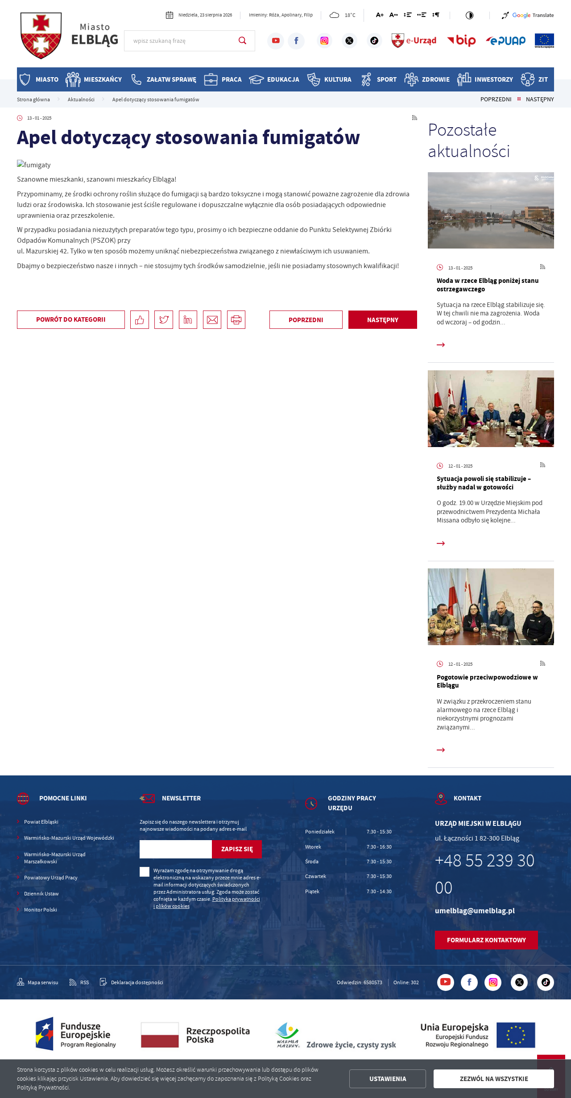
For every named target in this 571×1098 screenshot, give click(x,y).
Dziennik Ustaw (41, 893)
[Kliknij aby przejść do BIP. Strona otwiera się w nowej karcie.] (461, 40)
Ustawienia (387, 1078)
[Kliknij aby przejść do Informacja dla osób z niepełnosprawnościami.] (505, 15)
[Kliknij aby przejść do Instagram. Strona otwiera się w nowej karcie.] (324, 40)
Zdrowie (436, 79)
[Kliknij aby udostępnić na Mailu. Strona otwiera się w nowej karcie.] (212, 320)
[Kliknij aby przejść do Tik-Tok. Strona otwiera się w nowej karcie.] (374, 40)
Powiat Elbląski (41, 821)
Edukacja (283, 79)
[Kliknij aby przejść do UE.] (544, 40)
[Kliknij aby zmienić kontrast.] (469, 15)
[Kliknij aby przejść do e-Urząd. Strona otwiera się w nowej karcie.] (414, 40)
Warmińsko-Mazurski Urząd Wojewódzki (69, 837)
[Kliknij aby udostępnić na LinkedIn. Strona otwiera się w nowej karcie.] (188, 320)
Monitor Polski (40, 909)
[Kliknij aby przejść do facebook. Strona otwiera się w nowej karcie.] (296, 41)
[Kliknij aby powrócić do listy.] (519, 99)
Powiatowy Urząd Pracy (51, 877)
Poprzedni (496, 99)
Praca (232, 79)
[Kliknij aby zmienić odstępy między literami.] (394, 16)
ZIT (543, 79)
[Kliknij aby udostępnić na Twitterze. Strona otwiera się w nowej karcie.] (163, 320)
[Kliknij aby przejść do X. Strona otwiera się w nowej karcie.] (349, 40)
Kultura (338, 79)
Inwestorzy (494, 79)
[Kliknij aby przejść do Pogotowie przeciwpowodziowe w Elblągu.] (491, 608)
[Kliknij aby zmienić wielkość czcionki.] (379, 16)
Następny (540, 99)
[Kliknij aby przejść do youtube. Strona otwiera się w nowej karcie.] (275, 41)
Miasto (47, 79)
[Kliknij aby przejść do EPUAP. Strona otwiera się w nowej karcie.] (505, 40)
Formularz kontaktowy (486, 940)
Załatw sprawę (171, 79)
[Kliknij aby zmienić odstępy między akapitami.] (435, 16)
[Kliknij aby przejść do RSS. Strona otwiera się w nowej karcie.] (414, 118)
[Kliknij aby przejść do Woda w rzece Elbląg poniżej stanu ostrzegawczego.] (491, 212)
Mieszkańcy (103, 79)
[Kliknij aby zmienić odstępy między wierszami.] (407, 16)
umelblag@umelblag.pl (475, 911)
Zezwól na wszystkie (494, 1078)
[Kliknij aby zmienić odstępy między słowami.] (421, 16)
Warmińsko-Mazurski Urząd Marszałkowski (55, 858)
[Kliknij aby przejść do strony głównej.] (70, 40)
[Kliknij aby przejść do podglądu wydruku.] (236, 320)
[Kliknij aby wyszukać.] (242, 40)
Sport (387, 79)
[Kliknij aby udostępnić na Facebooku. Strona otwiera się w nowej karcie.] (139, 320)
